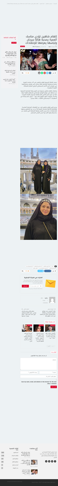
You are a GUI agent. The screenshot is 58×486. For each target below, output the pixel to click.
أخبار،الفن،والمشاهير (53, 268)
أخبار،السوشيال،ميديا (29, 266)
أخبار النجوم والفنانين (47, 266)
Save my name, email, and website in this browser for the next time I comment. (38, 383)
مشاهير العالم (15, 462)
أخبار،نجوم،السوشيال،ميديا (43, 268)
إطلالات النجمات (15, 456)
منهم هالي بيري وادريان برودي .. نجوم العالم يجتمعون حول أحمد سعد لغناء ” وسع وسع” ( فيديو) (29, 313)
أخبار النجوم (22, 46)
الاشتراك (25, 286)
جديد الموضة (15, 468)
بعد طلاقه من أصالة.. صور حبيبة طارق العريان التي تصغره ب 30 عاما (9, 63)
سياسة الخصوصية (35, 482)
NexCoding (20, 481)
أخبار (52, 266)
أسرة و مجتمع (15, 465)
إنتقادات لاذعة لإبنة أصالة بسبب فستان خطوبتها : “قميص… (10, 72)
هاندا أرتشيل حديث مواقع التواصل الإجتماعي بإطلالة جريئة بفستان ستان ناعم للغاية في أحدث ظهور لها (47, 313)
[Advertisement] (29, 23)
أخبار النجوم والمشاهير (38, 266)
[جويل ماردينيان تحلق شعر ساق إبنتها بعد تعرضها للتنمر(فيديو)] (9, 46)
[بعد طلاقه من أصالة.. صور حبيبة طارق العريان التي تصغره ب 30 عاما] (34, 462)
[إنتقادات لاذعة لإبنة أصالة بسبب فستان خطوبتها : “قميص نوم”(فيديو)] (34, 471)
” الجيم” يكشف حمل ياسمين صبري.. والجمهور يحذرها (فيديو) (9, 81)
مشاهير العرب (15, 459)
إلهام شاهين (35, 268)
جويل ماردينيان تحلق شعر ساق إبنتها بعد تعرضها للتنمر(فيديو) (10, 53)
